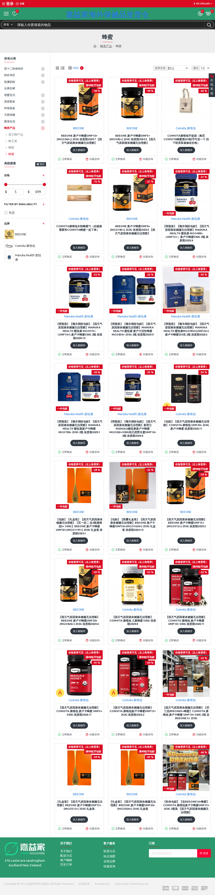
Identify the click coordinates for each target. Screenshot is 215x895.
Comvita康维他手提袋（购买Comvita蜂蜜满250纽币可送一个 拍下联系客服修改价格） (186, 139)
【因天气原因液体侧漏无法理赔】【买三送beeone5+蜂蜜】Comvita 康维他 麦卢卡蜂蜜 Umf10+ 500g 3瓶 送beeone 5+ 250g (186, 713)
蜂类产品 (106, 46)
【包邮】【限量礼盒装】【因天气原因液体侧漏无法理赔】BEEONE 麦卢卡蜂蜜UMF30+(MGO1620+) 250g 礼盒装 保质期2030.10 (132, 524)
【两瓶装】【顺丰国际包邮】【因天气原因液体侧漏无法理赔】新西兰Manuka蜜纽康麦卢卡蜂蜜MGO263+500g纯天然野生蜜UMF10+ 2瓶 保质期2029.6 (132, 428)
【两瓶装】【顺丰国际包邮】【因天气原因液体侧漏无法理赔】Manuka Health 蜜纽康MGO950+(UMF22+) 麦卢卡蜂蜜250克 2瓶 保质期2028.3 (186, 329)
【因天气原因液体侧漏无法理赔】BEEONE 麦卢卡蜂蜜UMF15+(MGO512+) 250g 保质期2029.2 (186, 523)
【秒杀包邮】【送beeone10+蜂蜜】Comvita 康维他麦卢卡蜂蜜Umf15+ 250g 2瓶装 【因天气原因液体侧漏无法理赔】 (186, 807)
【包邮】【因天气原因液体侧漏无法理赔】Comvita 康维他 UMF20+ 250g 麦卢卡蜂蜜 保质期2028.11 (186, 425)
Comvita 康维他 (186, 128)
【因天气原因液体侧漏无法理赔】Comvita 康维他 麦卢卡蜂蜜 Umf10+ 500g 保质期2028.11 (186, 620)
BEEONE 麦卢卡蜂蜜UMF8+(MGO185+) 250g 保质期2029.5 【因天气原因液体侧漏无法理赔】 (132, 230)
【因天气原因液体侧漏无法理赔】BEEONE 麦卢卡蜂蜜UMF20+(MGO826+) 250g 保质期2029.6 (79, 620)
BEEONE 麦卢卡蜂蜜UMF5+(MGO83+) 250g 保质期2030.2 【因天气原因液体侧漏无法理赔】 (132, 139)
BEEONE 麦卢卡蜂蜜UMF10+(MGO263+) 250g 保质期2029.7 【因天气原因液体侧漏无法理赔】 (79, 139)
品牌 (7, 223)
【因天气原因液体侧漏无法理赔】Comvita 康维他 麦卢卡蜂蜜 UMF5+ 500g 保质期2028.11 (79, 711)
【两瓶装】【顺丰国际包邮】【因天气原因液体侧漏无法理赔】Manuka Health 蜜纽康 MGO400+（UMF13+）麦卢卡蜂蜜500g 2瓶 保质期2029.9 (186, 233)
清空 (42, 164)
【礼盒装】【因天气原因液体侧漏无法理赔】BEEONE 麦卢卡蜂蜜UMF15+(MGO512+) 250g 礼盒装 (79, 805)
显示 (195, 68)
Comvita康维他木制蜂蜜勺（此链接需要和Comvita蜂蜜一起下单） (79, 228)
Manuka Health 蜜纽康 (185, 218)
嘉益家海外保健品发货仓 (107, 14)
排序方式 (160, 68)
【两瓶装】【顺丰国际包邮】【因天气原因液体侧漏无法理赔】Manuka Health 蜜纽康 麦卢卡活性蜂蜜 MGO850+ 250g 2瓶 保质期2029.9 (132, 329)
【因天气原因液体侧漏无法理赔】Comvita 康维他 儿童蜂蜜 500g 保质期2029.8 (132, 620)
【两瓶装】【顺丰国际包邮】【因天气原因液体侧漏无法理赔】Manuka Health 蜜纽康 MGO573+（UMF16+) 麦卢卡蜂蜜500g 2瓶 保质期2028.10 (79, 330)
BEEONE (78, 128)
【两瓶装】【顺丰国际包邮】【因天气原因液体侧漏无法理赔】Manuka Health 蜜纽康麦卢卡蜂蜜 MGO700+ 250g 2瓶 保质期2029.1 (79, 427)
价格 (7, 175)
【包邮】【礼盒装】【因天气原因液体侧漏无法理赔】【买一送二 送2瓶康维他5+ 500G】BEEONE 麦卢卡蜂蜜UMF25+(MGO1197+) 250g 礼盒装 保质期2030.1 (79, 526)
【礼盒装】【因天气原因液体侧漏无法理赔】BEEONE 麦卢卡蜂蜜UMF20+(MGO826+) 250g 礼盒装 (132, 805)
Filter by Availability (20, 204)
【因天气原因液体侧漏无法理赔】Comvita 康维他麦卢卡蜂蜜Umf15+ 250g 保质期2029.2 (133, 711)
